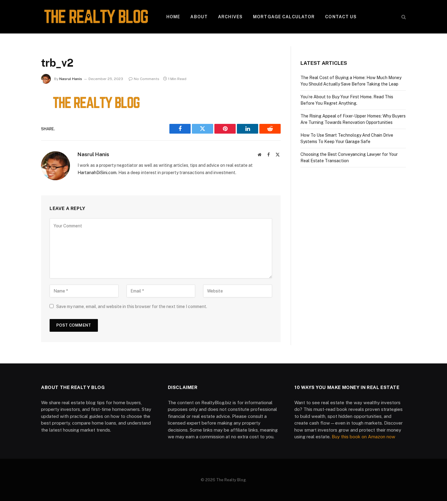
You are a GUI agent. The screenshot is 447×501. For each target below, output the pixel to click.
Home (173, 16)
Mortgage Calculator (284, 16)
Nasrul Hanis (70, 79)
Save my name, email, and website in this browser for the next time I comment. (131, 306)
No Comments (146, 79)
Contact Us (341, 16)
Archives (230, 16)
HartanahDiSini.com (97, 172)
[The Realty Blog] (96, 16)
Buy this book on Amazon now (363, 436)
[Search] (403, 17)
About (199, 16)
